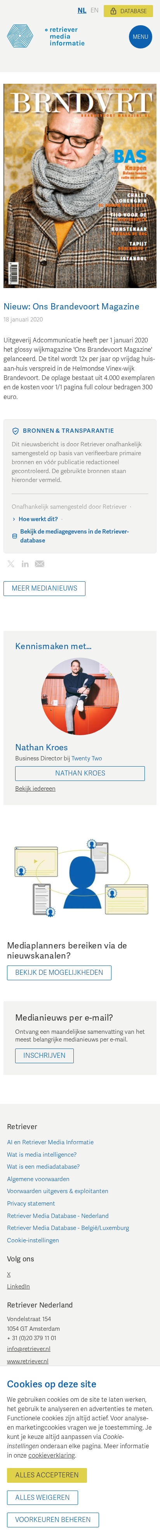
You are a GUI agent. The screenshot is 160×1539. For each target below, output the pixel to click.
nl (82, 11)
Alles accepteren (47, 1475)
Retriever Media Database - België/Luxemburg (68, 1228)
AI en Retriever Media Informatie (50, 1142)
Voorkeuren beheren (53, 1520)
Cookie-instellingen (33, 1240)
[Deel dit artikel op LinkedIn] (25, 565)
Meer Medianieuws (44, 588)
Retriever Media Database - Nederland (58, 1216)
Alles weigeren (42, 1498)
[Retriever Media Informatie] (46, 36)
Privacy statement (31, 1203)
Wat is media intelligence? (42, 1154)
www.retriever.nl (28, 1361)
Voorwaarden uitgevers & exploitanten (57, 1191)
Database (133, 11)
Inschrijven (44, 1056)
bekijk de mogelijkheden (59, 973)
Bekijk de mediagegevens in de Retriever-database (74, 536)
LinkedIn (18, 1286)
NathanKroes (80, 773)
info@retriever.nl (28, 1349)
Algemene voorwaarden (38, 1179)
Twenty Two (86, 758)
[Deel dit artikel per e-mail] (39, 565)
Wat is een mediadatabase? (43, 1166)
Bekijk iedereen (35, 788)
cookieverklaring (51, 1456)
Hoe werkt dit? (38, 519)
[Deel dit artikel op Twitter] (10, 565)
